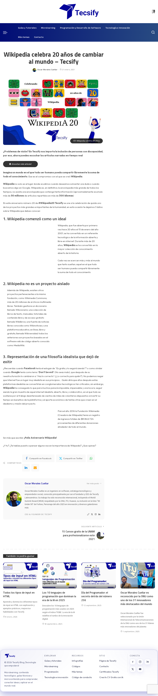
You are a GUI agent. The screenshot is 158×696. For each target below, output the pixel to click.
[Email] (35, 467)
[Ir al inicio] (9, 656)
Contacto (104, 666)
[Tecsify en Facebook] (133, 662)
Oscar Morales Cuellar (47, 69)
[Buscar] (153, 32)
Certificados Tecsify (109, 671)
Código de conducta (82, 677)
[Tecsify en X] (133, 669)
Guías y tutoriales (52, 660)
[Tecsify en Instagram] (140, 662)
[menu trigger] (6, 32)
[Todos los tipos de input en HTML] (20, 575)
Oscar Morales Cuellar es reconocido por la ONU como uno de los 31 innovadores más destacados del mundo (137, 598)
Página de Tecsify (107, 660)
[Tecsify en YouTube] (140, 669)
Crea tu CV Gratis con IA (111, 677)
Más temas (77, 671)
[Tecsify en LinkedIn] (147, 662)
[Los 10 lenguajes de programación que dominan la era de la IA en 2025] (59, 575)
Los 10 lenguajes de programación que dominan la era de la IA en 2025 (59, 596)
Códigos (76, 666)
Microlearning (51, 666)
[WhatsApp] (91, 458)
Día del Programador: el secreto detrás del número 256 (96, 596)
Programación (51, 671)
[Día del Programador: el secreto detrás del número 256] (98, 575)
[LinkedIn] (99, 514)
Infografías (77, 660)
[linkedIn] (26, 467)
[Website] (88, 514)
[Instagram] (96, 514)
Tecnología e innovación (56, 677)
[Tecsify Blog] (79, 11)
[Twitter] (92, 514)
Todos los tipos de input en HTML (19, 594)
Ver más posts (93, 483)
